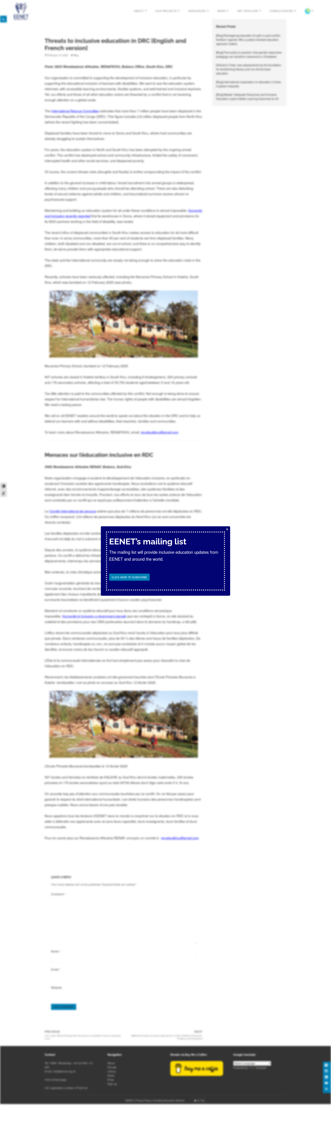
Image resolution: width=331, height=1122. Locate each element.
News (221, 10)
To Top (201, 1100)
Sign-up (112, 1084)
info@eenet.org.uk (64, 1071)
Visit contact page (55, 1080)
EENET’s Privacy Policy (138, 1100)
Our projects (166, 10)
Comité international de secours (72, 511)
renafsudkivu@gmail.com (159, 432)
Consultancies (281, 10)
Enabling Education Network (169, 1100)
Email (56, 969)
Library (111, 1071)
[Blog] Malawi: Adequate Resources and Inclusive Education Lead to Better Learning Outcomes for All (247, 97)
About (139, 10)
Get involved (248, 10)
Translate (260, 1068)
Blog (76, 55)
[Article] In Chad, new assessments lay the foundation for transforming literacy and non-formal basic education (248, 69)
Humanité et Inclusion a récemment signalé (94, 616)
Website (56, 988)
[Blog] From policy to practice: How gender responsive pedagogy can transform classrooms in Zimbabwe (249, 54)
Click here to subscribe (129, 577)
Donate (111, 1067)
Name (56, 951)
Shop (110, 1080)
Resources (197, 10)
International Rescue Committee (75, 110)
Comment (58, 894)
